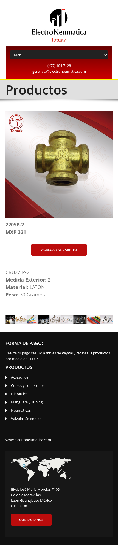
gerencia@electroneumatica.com (59, 71)
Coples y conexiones (27, 385)
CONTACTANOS (31, 519)
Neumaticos (21, 410)
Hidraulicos (20, 393)
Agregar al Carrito (59, 249)
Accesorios (19, 377)
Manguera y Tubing (27, 402)
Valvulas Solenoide (26, 418)
